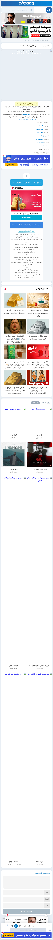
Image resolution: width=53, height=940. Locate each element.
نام (47, 892)
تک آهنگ (40, 126)
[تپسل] (2, 26)
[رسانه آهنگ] (27, 3)
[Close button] (46, 915)
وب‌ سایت (46, 906)
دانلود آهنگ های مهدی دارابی (27, 119)
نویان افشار (40, 143)
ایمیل (47, 899)
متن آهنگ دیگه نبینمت (26, 231)
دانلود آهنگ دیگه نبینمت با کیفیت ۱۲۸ (26, 182)
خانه (47, 40)
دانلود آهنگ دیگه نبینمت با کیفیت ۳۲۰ (26, 224)
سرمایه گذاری (26, 217)
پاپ (43, 146)
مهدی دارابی (39, 129)
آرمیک (42, 136)
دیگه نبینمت (26, 114)
